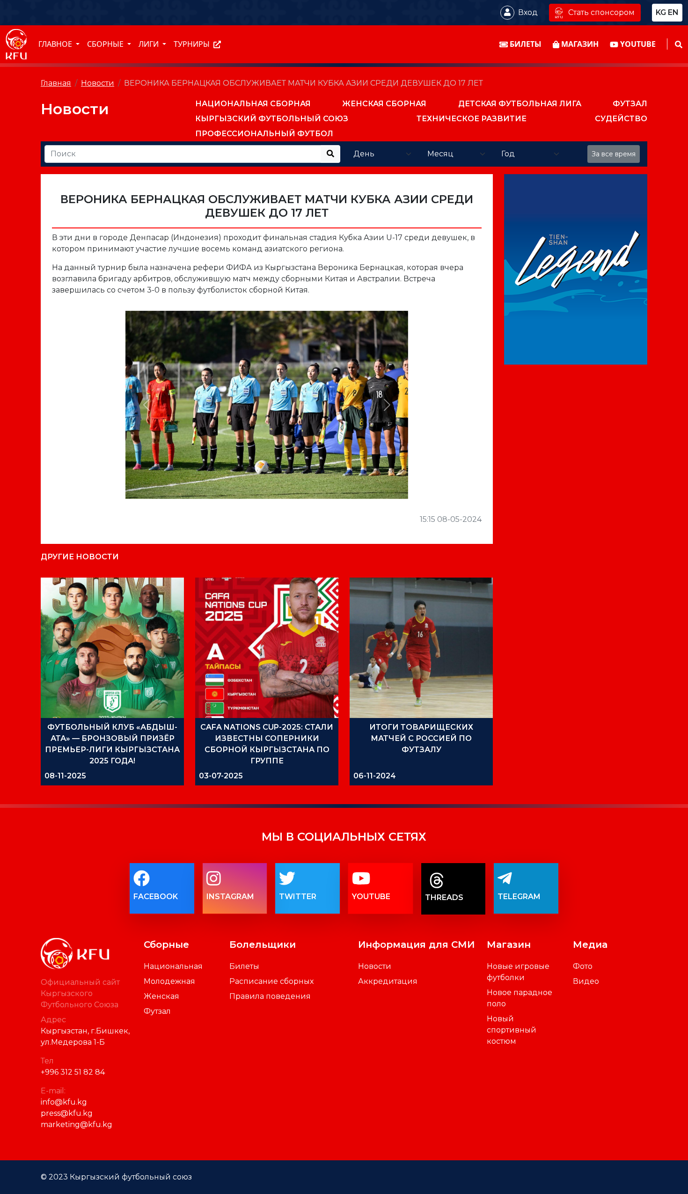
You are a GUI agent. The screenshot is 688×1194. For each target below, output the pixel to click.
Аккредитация (387, 981)
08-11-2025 (65, 775)
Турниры (193, 44)
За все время (614, 154)
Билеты (244, 966)
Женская (161, 996)
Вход (528, 12)
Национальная (173, 966)
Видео (586, 981)
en (673, 12)
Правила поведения (270, 996)
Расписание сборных (271, 981)
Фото (583, 966)
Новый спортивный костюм (511, 1030)
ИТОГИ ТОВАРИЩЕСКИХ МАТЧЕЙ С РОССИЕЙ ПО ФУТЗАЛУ (421, 738)
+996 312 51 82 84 (73, 1072)
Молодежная (169, 981)
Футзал (157, 1011)
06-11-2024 (374, 775)
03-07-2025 (221, 775)
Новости (97, 83)
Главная (56, 83)
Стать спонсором (601, 12)
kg (661, 12)
